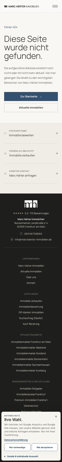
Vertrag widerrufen (31, 411)
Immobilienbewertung (31, 306)
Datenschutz (31, 405)
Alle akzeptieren (45, 447)
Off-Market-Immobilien (31, 312)
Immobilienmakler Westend (31, 347)
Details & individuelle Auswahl (22, 456)
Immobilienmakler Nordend (31, 353)
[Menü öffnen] (55, 6)
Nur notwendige (17, 447)
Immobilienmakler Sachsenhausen (31, 364)
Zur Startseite (31, 96)
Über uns (31, 277)
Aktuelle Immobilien (31, 107)
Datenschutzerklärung (16, 440)
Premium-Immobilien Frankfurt (31, 400)
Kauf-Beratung (31, 323)
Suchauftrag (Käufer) (31, 318)
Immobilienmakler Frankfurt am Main (31, 341)
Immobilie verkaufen (31, 301)
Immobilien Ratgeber (31, 388)
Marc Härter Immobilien (31, 265)
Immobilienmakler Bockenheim (31, 359)
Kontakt (31, 282)
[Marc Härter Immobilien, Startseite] (21, 6)
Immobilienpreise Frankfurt (31, 394)
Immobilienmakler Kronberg (31, 370)
